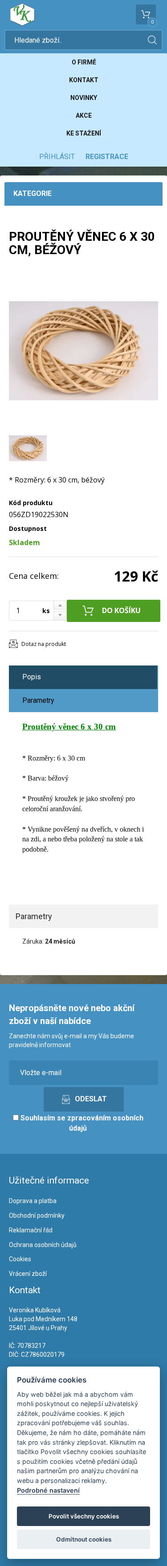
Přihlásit (57, 156)
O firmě (84, 62)
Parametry (38, 700)
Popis (31, 677)
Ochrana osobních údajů (43, 1244)
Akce (84, 115)
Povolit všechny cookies (84, 1516)
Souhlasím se (81, 1123)
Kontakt (83, 80)
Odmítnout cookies (83, 1539)
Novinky (83, 97)
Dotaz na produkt (43, 644)
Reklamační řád (31, 1230)
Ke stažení (83, 133)
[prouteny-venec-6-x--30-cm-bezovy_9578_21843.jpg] (83, 350)
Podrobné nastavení (48, 1490)
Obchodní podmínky (37, 1215)
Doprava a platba (33, 1200)
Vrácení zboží (28, 1273)
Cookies (20, 1259)
